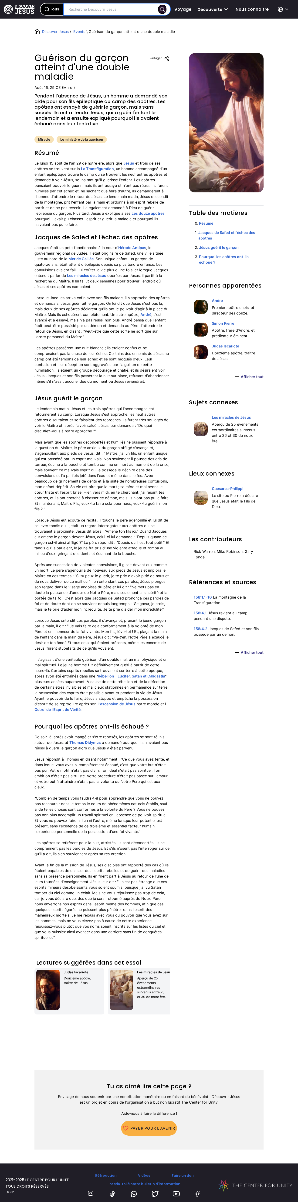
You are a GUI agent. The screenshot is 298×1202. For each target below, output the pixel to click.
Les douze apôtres (148, 213)
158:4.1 (200, 613)
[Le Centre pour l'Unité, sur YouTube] (176, 1193)
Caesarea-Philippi (227, 488)
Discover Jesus (56, 31)
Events (79, 31)
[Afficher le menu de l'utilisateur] (284, 9)
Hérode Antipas (132, 247)
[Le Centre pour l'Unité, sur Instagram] (91, 1193)
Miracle (44, 139)
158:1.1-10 (203, 597)
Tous (54, 9)
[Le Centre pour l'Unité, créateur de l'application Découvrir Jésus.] (254, 1185)
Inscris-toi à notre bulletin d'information (144, 1184)
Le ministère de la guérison (81, 139)
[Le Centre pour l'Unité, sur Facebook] (197, 1193)
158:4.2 (200, 628)
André (145, 314)
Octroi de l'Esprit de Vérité (57, 709)
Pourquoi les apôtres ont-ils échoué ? (224, 259)
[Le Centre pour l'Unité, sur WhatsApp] (133, 1193)
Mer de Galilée (81, 258)
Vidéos (144, 1175)
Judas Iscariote (225, 346)
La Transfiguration (97, 168)
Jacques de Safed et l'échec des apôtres (226, 235)
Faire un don (183, 1175)
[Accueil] (19, 9)
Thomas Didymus (85, 742)
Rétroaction (106, 1175)
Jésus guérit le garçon (219, 247)
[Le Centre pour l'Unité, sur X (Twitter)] (155, 1193)
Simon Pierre (223, 323)
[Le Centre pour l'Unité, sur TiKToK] (112, 1193)
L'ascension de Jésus (116, 704)
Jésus (128, 163)
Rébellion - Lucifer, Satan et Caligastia (131, 676)
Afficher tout (252, 376)
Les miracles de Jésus (86, 275)
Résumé (206, 223)
